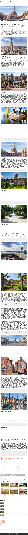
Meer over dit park (10, 332)
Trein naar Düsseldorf (3, 524)
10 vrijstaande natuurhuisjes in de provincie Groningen (9, 36)
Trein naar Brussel (2, 523)
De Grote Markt (15, 474)
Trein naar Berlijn (2, 521)
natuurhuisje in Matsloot (13, 303)
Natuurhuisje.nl (16, 453)
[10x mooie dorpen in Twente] (2, 509)
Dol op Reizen (14, 2)
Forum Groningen (3, 475)
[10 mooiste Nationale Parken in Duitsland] (2, 512)
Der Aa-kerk (19, 474)
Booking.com (13, 452)
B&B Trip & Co (5, 439)
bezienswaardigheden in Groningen (5, 474)
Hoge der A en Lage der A (16, 475)
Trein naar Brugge (2, 522)
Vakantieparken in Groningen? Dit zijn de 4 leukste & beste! (23, 494)
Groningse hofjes (11, 475)
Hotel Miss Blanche (6, 389)
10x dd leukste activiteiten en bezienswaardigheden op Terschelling (23, 479)
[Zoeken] (18, 498)
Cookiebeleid (13, 533)
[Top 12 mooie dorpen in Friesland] (2, 515)
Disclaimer (10, 533)
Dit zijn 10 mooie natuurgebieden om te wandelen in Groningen (5, 494)
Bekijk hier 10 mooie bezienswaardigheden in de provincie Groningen (18, 468)
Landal (23, 454)
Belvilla (20, 453)
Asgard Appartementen (10, 139)
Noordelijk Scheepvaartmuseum (15, 377)
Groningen (3, 22)
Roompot (21, 454)
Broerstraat (11, 474)
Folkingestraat (23, 474)
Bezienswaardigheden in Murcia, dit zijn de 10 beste (7, 459)
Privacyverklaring (17, 533)
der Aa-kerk (17, 159)
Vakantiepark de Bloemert (10, 331)
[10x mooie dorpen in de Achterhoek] (2, 503)
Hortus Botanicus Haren (10, 321)
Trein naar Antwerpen (3, 520)
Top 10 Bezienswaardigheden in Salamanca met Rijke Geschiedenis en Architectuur (11, 458)
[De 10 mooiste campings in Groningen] (2, 506)
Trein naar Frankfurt (2, 525)
